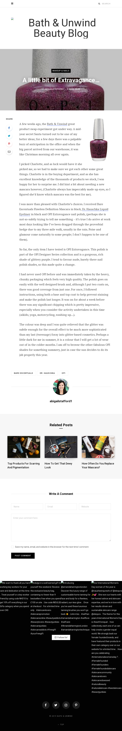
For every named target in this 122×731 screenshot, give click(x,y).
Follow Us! (62, 637)
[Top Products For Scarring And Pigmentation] (23, 447)
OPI (63, 373)
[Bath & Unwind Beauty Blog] (61, 28)
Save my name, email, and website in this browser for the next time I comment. (52, 547)
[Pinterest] (9, 143)
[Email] (9, 151)
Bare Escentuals (23, 373)
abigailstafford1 (54, 89)
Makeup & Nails (61, 71)
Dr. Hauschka (47, 373)
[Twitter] (56, 705)
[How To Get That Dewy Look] (61, 447)
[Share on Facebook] (9, 128)
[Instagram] (66, 705)
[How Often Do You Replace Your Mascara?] (98, 447)
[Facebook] (46, 705)
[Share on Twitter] (9, 136)
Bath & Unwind (57, 124)
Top (62, 725)
